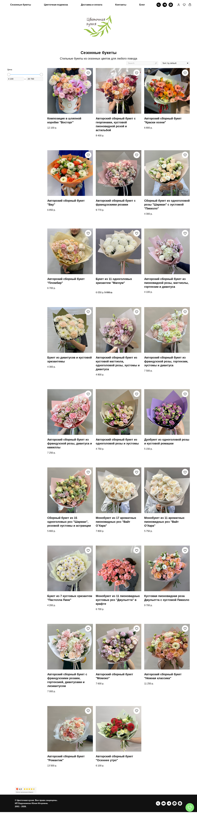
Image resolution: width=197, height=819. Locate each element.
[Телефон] (158, 5)
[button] (178, 4)
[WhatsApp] (174, 803)
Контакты (120, 4)
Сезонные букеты (20, 4)
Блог (142, 4)
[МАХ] (171, 5)
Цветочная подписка (56, 4)
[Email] (163, 803)
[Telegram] (165, 5)
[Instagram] (180, 803)
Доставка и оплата (91, 4)
